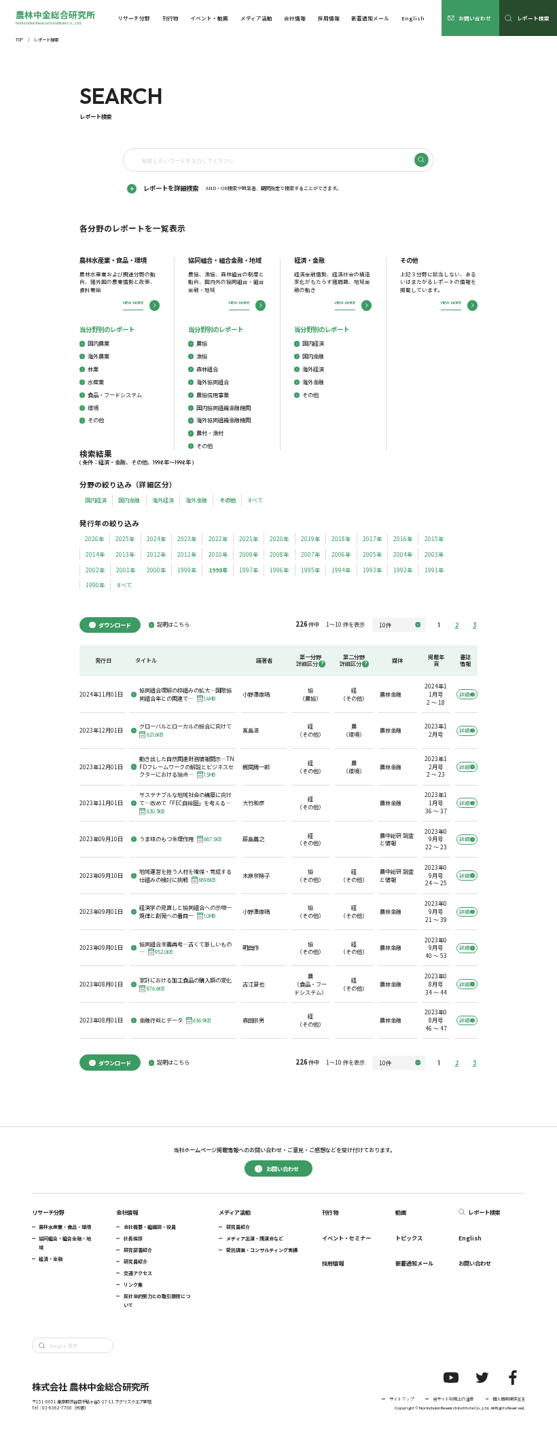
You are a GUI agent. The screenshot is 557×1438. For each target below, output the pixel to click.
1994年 (341, 570)
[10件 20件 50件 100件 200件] (398, 625)
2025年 (124, 538)
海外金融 (313, 382)
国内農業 (98, 343)
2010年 (218, 554)
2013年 (124, 554)
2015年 (434, 538)
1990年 (95, 584)
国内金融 (313, 356)
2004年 (402, 554)
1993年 (372, 570)
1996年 (279, 570)
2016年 (402, 538)
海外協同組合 (212, 382)
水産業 (96, 382)
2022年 (218, 538)
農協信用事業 (212, 395)
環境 (93, 407)
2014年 (95, 554)
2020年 (279, 538)
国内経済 (313, 343)
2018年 (341, 538)
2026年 (94, 538)
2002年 (95, 570)
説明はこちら (173, 624)
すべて (255, 500)
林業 (93, 369)
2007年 (310, 554)
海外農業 (98, 356)
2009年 (248, 554)
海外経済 (313, 369)
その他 (96, 420)
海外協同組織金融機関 (223, 420)
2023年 (186, 538)
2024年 (156, 538)
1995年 (310, 570)
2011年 (186, 554)
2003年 (434, 554)
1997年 (248, 570)
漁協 (201, 356)
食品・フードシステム (115, 395)
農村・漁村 (209, 433)
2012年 (156, 554)
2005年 (372, 554)
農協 (201, 343)
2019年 (310, 538)
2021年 (248, 538)
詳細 (464, 694)
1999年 (186, 570)
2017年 (372, 538)
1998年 (218, 570)
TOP (19, 40)
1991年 (434, 570)
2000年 (156, 570)
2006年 (341, 554)
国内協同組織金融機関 (223, 407)
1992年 (402, 570)
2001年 (125, 570)
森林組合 (207, 369)
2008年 (279, 554)
